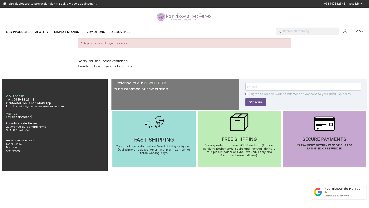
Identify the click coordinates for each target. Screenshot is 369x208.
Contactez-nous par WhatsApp (28, 103)
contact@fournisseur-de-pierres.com (40, 106)
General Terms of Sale (20, 140)
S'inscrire (256, 102)
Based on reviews (337, 195)
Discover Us (13, 147)
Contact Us (13, 150)
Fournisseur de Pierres (342, 188)
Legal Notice (14, 144)
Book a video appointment (77, 4)
